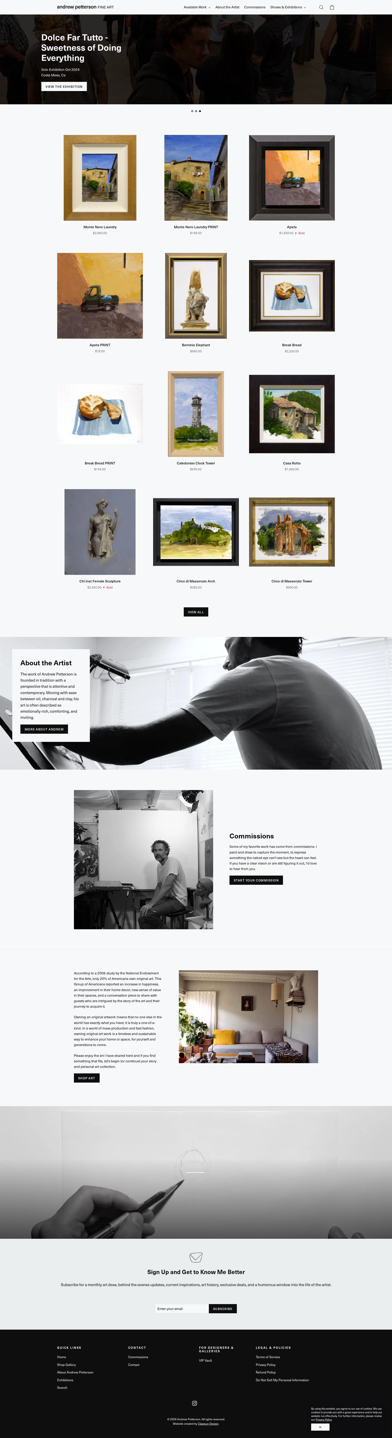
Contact (133, 1364)
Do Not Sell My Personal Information (282, 1380)
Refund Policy (266, 1372)
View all (196, 612)
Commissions (254, 6)
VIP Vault (205, 1360)
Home (61, 1357)
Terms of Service (268, 1357)
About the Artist (227, 6)
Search (62, 1387)
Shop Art (86, 1078)
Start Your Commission (256, 880)
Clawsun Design (208, 1424)
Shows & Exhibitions (286, 6)
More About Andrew (44, 729)
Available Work (195, 6)
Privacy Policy (324, 1419)
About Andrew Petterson (75, 1372)
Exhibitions (65, 1380)
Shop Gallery (66, 1364)
